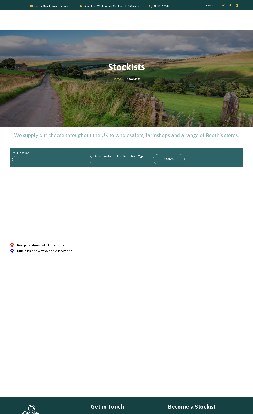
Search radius (103, 156)
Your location (20, 153)
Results (121, 156)
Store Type (137, 156)
